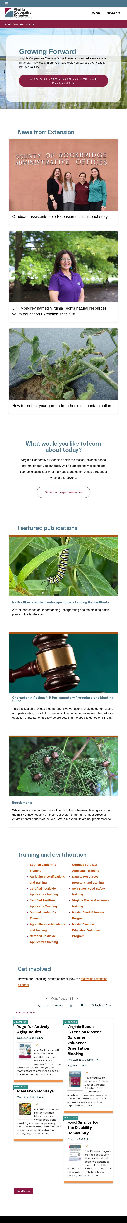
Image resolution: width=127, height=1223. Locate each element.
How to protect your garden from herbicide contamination (61, 405)
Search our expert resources (63, 492)
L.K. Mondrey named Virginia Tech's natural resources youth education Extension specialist (59, 311)
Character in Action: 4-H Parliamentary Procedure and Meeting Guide (62, 699)
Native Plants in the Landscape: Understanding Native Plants (60, 602)
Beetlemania (22, 802)
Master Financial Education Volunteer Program (86, 930)
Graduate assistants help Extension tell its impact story (60, 216)
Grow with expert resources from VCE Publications (63, 80)
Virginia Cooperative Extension (19, 24)
